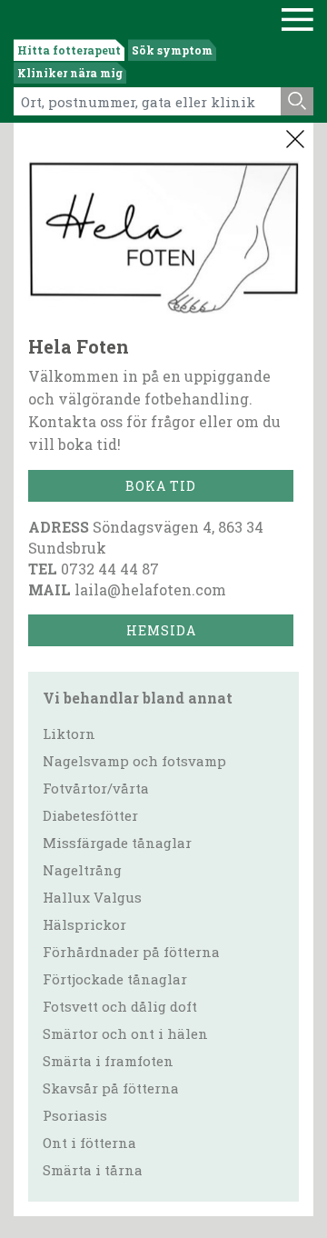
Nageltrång (82, 870)
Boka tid (160, 485)
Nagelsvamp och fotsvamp (134, 761)
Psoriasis (75, 1115)
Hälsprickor (84, 924)
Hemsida (161, 630)
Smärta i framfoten (108, 1061)
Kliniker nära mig (70, 72)
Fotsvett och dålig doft (120, 1006)
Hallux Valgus (92, 897)
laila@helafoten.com (150, 589)
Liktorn (69, 733)
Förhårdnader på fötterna (131, 952)
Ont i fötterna (89, 1142)
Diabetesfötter (90, 815)
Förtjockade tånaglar (115, 979)
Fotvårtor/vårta (96, 788)
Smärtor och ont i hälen (125, 1033)
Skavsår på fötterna (111, 1088)
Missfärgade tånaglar (117, 843)
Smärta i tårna (93, 1170)
